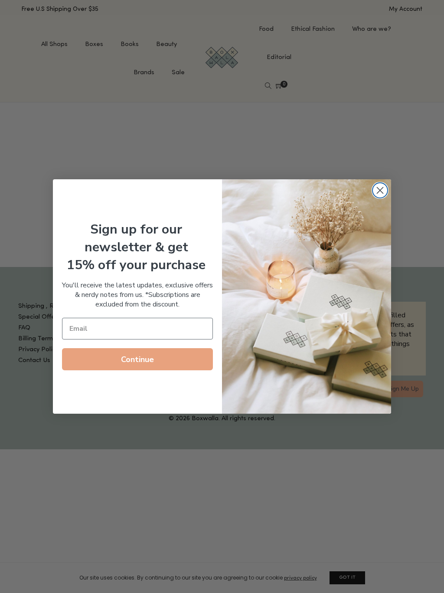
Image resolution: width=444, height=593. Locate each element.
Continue (137, 359)
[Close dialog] (380, 190)
